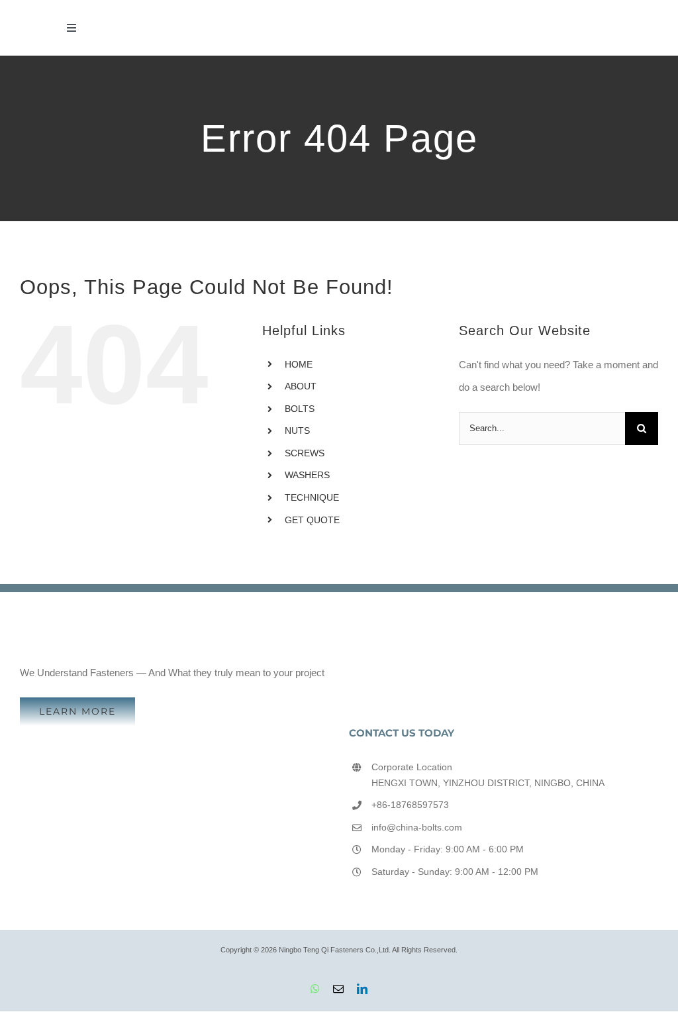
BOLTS (300, 408)
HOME (299, 364)
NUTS (297, 430)
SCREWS (304, 453)
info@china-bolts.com (416, 827)
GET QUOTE (312, 520)
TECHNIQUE (312, 497)
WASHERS (307, 475)
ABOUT (300, 386)
